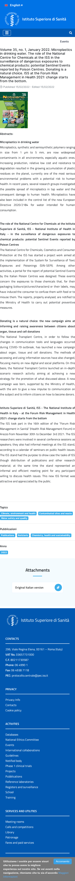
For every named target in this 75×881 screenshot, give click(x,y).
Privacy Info (12, 700)
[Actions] (6, 5)
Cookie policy (13, 710)
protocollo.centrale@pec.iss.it (30, 675)
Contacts (10, 705)
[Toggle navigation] (7, 33)
